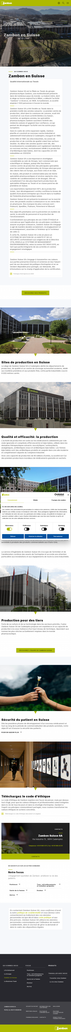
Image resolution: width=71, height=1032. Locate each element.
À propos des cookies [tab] (59, 500)
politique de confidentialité (29, 913)
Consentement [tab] (12, 500)
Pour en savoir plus (10, 732)
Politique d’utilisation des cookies (58, 1012)
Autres (12, 895)
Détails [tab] (35, 500)
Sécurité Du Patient (32, 1006)
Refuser (13, 536)
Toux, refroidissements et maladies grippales (46, 885)
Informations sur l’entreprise (44, 1007)
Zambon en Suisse (10, 977)
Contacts (35, 856)
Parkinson (13, 884)
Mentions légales (31, 1011)
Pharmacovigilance (32, 1017)
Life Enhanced (9, 970)
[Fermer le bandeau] (68, 494)
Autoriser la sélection (35, 536)
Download (11, 273)
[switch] (26, 529)
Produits (52, 965)
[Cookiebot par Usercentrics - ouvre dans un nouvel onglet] (56, 494)
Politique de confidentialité (44, 1012)
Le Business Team (10, 981)
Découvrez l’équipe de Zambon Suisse (35, 650)
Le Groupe (7, 974)
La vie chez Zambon (57, 982)
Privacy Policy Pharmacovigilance (59, 1018)
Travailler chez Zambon (58, 978)
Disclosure (56, 1006)
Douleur (40, 890)
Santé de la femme (17, 890)
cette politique (45, 917)
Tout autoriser (57, 536)
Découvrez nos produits (35, 293)
